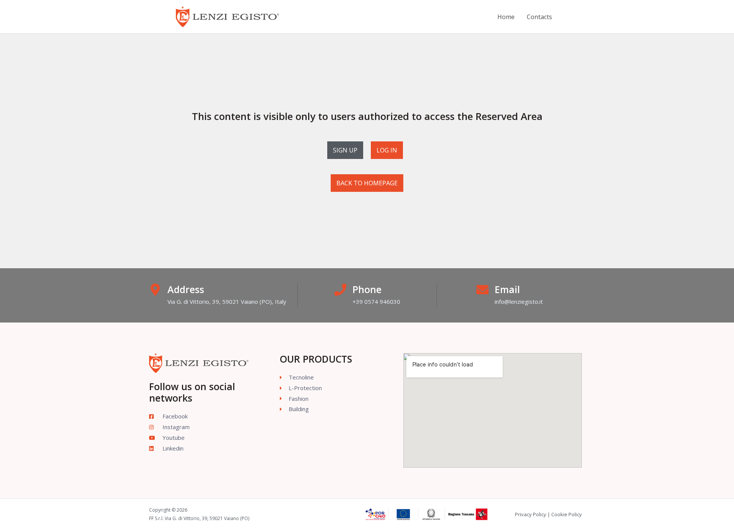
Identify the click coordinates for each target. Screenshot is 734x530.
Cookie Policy (566, 514)
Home (506, 17)
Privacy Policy (530, 514)
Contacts (539, 17)
